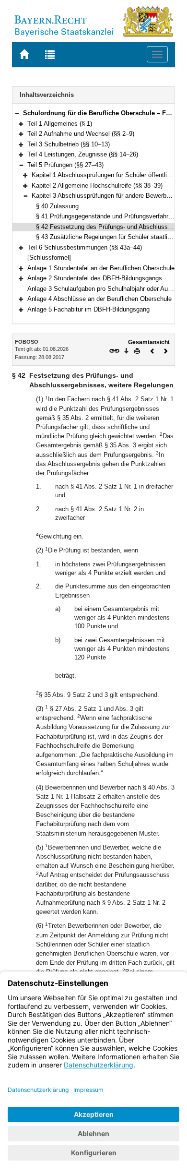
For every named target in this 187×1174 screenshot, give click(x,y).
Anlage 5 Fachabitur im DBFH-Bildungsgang (88, 309)
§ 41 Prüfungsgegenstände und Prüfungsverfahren (105, 216)
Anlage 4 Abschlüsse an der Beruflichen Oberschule (99, 298)
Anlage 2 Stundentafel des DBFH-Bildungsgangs (94, 278)
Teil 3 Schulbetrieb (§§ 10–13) (68, 144)
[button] (16, 113)
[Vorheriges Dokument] (152, 350)
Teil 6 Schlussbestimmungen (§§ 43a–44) (84, 247)
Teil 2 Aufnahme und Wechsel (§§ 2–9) (80, 133)
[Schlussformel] (49, 257)
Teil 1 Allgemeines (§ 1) (59, 123)
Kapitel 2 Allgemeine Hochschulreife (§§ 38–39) (97, 185)
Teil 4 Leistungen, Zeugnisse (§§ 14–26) (82, 154)
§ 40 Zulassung (57, 206)
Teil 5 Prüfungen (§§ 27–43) (65, 164)
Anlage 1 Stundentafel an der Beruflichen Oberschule (101, 268)
